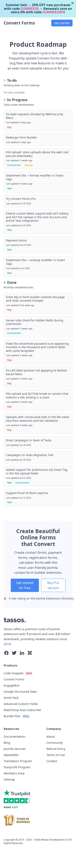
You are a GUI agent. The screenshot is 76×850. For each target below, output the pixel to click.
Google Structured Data (20, 691)
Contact (51, 761)
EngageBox (11, 685)
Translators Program (18, 761)
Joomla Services (15, 749)
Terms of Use (55, 755)
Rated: (11, 807)
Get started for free (24, 585)
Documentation (14, 736)
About (50, 736)
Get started (62, 23)
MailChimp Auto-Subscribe (22, 710)
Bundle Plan (12, 716)
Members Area (14, 773)
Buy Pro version (53, 585)
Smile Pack (11, 698)
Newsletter (11, 755)
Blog (7, 742)
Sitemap (9, 779)
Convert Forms (19, 23)
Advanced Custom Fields (21, 704)
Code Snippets (14, 673)
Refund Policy (55, 749)
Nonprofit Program (17, 767)
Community (54, 742)
